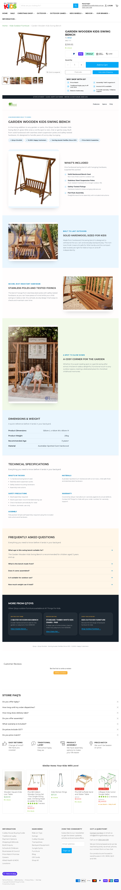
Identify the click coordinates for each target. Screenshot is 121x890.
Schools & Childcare (10, 848)
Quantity (68, 60)
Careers (5, 857)
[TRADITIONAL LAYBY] (46, 747)
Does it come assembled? (18, 571)
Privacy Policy (29, 880)
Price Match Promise (10, 854)
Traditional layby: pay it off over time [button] (79, 86)
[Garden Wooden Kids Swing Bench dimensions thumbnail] (15, 80)
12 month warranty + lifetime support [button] (105, 90)
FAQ (111, 104)
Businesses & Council (11, 851)
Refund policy (19, 880)
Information (8, 19)
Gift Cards (36, 857)
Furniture (36, 851)
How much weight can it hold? (20, 584)
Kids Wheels (76, 13)
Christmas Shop (25, 13)
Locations (6, 863)
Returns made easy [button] (76, 90)
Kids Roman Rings (59, 792)
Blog (34, 854)
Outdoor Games (58, 13)
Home (5, 13)
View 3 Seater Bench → (19, 629)
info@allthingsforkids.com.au (93, 5)
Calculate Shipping (106, 72)
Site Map (38, 880)
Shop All (35, 860)
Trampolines (37, 842)
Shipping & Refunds (10, 842)
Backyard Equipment (40, 845)
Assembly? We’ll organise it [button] (105, 82)
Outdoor (41, 13)
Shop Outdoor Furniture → (91, 629)
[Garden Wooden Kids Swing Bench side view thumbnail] (26, 80)
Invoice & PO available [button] (103, 86)
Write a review (60, 673)
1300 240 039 (87, 7)
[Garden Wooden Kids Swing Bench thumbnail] (5, 80)
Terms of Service (7, 880)
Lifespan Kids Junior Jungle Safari (107, 793)
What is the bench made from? (21, 564)
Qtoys (69, 38)
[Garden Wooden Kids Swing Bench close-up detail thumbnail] (40, 80)
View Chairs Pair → (52, 631)
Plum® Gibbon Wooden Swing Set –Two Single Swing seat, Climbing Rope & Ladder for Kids (36, 796)
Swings (35, 836)
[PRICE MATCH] (104, 747)
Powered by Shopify (8, 884)
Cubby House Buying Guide (13, 833)
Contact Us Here (96, 833)
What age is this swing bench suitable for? (25, 550)
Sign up (66, 850)
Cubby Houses (38, 839)
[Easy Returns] (16, 747)
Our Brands (102, 13)
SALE (12, 13)
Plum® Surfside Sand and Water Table (84, 793)
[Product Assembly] (75, 747)
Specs (104, 104)
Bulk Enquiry (7, 845)
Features (96, 104)
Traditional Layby (9, 836)
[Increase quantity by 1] (81, 65)
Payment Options (9, 839)
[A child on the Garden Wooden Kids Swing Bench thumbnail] (34, 80)
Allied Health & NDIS (10, 860)
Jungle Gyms (37, 848)
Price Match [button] (74, 82)
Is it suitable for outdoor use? (20, 578)
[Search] (75, 6)
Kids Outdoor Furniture (19, 26)
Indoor (89, 13)
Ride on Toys (37, 833)
